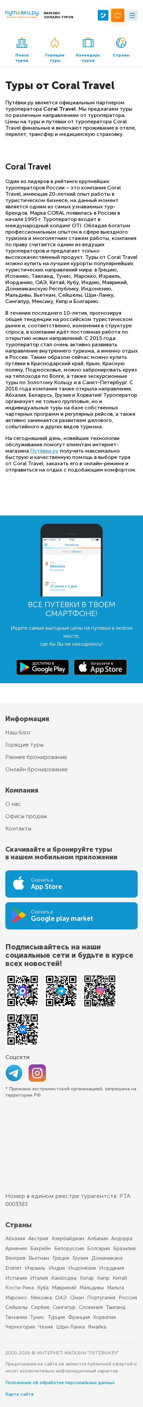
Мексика (41, 1297)
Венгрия (15, 1258)
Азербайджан (68, 1238)
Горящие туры (55, 58)
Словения (91, 1307)
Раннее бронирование (36, 757)
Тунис (37, 1317)
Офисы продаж (26, 816)
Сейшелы (16, 1307)
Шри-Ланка (70, 1327)
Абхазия (15, 1238)
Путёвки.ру (44, 451)
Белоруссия (69, 1248)
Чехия (45, 1327)
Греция (61, 1258)
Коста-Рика (19, 1287)
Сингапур (64, 1307)
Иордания (111, 1268)
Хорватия (104, 1317)
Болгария (98, 1248)
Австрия (38, 1238)
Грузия (80, 1258)
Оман (77, 1297)
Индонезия (82, 1268)
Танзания (16, 1317)
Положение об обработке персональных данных (59, 1382)
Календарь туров (88, 58)
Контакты (18, 828)
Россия (128, 1297)
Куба (43, 1287)
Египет (13, 1268)
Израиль (35, 1268)
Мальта (115, 1287)
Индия (57, 1268)
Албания (97, 1238)
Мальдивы (91, 1287)
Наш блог (18, 732)
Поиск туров (22, 58)
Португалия (101, 1297)
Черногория (20, 1327)
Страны (121, 55)
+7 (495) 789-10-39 (103, 15)
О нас (13, 804)
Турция (56, 1317)
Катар (87, 1278)
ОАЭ (61, 1297)
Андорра (121, 1238)
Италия (39, 1278)
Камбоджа (63, 1278)
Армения (16, 1248)
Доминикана (106, 1258)
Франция (79, 1317)
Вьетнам (39, 1258)
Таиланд (115, 1307)
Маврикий (64, 1287)
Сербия (40, 1307)
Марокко (16, 1297)
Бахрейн (40, 1248)
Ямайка (97, 1327)
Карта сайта (19, 1394)
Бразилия (124, 1248)
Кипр (103, 1278)
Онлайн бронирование (36, 769)
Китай (120, 1278)
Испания (16, 1278)
